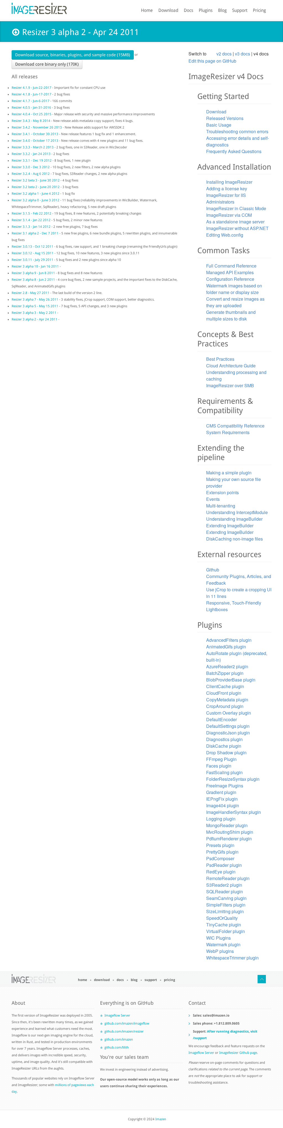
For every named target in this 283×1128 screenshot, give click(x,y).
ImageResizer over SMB (230, 385)
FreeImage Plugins (224, 785)
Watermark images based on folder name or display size (234, 288)
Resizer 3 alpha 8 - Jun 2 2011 (33, 280)
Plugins (206, 10)
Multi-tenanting (220, 505)
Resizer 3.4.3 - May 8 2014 (31, 121)
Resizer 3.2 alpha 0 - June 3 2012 (35, 200)
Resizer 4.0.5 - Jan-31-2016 (31, 107)
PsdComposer (220, 858)
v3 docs (242, 53)
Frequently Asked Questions (233, 151)
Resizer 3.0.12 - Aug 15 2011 (33, 253)
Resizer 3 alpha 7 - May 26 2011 (35, 299)
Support (239, 10)
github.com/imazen (118, 1039)
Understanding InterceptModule (237, 512)
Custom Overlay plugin (228, 713)
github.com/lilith (116, 1047)
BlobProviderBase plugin (230, 680)
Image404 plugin (222, 805)
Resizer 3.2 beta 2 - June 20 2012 (36, 187)
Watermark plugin (223, 944)
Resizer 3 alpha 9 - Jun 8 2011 (33, 273)
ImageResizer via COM (229, 215)
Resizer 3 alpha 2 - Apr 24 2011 (34, 319)
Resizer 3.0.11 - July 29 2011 (32, 260)
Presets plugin (220, 845)
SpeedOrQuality (222, 918)
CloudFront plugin (223, 693)
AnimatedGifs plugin (226, 646)
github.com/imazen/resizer (124, 1031)
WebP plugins (220, 951)
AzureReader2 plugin (227, 666)
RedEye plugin (220, 871)
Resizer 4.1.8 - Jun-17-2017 (31, 94)
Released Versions (224, 118)
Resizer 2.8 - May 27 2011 (30, 293)
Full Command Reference (231, 266)
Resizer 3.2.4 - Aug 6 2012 (31, 174)
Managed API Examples (230, 272)
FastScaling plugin (224, 772)
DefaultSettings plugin (228, 726)
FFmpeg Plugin (221, 759)
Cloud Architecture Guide (231, 365)
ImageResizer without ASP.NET (237, 228)
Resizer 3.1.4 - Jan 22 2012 (31, 220)
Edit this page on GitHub (212, 61)
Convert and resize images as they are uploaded (235, 302)
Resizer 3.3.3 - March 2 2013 (33, 147)
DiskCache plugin (223, 746)
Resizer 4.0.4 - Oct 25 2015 (31, 114)
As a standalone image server (235, 221)
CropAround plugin (224, 706)
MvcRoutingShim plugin (229, 832)
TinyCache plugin (223, 924)
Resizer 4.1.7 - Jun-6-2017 (30, 101)
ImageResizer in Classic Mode (236, 208)
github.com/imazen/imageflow (126, 1023)
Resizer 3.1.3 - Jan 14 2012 (31, 227)
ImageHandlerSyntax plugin (233, 812)
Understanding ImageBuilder (234, 519)
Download (168, 10)
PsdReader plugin (224, 865)
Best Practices (220, 359)
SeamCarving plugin (226, 898)
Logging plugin (220, 819)
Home (147, 10)
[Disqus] (97, 402)
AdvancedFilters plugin (228, 640)
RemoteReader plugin (228, 878)
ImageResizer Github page (238, 1053)
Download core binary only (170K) (47, 64)
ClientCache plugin (225, 686)
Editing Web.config (224, 235)
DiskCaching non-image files (234, 539)
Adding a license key (226, 188)
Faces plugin (218, 766)
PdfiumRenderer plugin (229, 838)
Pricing (259, 10)
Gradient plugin (221, 792)
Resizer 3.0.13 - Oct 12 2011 (32, 246)
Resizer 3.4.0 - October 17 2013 (35, 141)
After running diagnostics (228, 1031)
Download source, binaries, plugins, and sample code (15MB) (72, 54)
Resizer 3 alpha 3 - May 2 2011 (34, 313)
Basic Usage (218, 125)
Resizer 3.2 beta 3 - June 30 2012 (36, 180)
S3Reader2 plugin (224, 885)
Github (212, 569)
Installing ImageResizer (229, 182)
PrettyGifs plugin (222, 852)
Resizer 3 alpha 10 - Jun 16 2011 (35, 266)
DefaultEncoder (221, 719)
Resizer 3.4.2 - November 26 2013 (37, 127)
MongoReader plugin (227, 825)
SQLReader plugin (224, 891)
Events (213, 499)
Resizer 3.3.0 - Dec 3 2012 (31, 167)
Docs (188, 10)
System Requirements (228, 432)
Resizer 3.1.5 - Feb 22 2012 (31, 213)
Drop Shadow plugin (226, 752)
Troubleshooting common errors (237, 131)
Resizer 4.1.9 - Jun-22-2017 (31, 88)
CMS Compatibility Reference (235, 426)
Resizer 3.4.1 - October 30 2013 (35, 134)
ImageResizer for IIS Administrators (226, 198)
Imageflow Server (117, 1015)
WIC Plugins (218, 938)
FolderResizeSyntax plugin (233, 779)
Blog (222, 10)
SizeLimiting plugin (225, 911)
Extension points (222, 492)
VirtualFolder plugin (225, 931)
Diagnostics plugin (224, 739)
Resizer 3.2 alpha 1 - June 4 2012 (35, 194)
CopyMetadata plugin (227, 699)
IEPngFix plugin (222, 799)
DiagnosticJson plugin (228, 732)
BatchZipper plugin (224, 673)
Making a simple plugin (228, 472)
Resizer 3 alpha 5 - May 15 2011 (35, 306)
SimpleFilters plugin (225, 905)
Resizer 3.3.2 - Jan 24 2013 (31, 154)
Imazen (160, 1119)
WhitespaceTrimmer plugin (232, 958)
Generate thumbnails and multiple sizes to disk (231, 315)
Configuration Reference (230, 279)
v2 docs (224, 53)
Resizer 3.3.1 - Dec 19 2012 (32, 160)
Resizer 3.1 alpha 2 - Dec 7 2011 (35, 233)
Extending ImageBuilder (229, 525)
